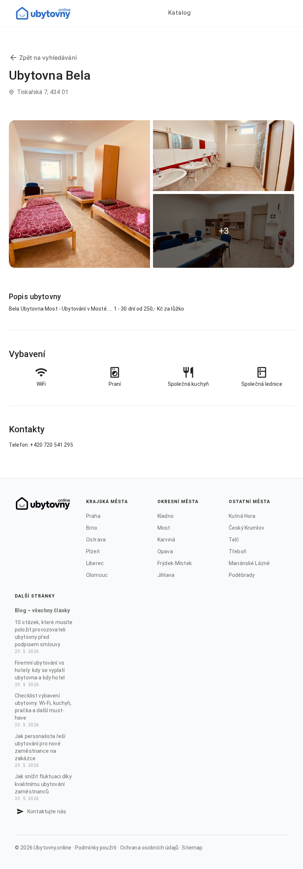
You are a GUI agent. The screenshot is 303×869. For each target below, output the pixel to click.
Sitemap (192, 848)
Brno (92, 528)
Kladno (165, 516)
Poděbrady (242, 575)
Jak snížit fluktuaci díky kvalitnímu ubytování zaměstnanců (43, 787)
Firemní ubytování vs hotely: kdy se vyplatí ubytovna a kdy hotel (40, 673)
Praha (93, 516)
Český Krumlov (246, 528)
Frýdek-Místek (174, 563)
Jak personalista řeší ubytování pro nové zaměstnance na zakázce (40, 750)
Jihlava (165, 575)
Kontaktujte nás (46, 811)
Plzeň (93, 551)
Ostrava (96, 540)
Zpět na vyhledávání (48, 57)
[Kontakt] (20, 811)
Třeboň (237, 551)
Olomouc (97, 575)
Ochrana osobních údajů (149, 848)
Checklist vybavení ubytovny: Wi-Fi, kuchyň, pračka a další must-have (43, 710)
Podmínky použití (95, 848)
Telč (234, 540)
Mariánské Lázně (249, 563)
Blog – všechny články (42, 610)
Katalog (179, 12)
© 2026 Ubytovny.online (43, 848)
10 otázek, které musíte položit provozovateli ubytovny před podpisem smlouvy (43, 636)
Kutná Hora (242, 516)
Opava (165, 551)
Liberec (95, 563)
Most (163, 528)
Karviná (166, 540)
